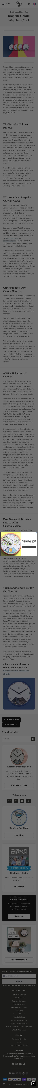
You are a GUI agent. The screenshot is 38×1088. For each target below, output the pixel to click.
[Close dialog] (36, 533)
